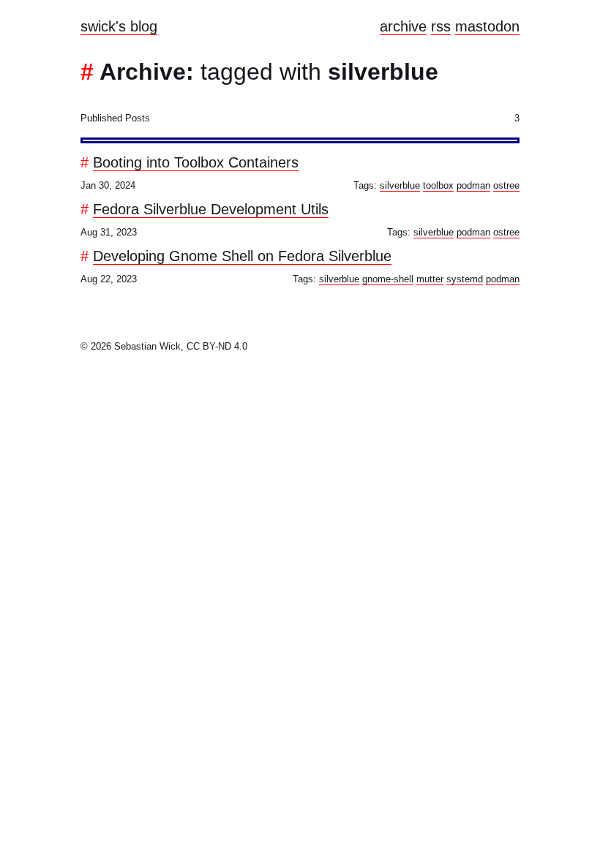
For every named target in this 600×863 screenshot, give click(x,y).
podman (473, 185)
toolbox (438, 185)
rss (441, 26)
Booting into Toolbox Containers (196, 162)
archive (403, 26)
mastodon (487, 26)
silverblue (400, 185)
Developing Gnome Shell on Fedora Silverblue (242, 256)
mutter (429, 279)
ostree (506, 185)
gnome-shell (387, 279)
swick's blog (118, 26)
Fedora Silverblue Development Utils (211, 209)
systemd (464, 279)
